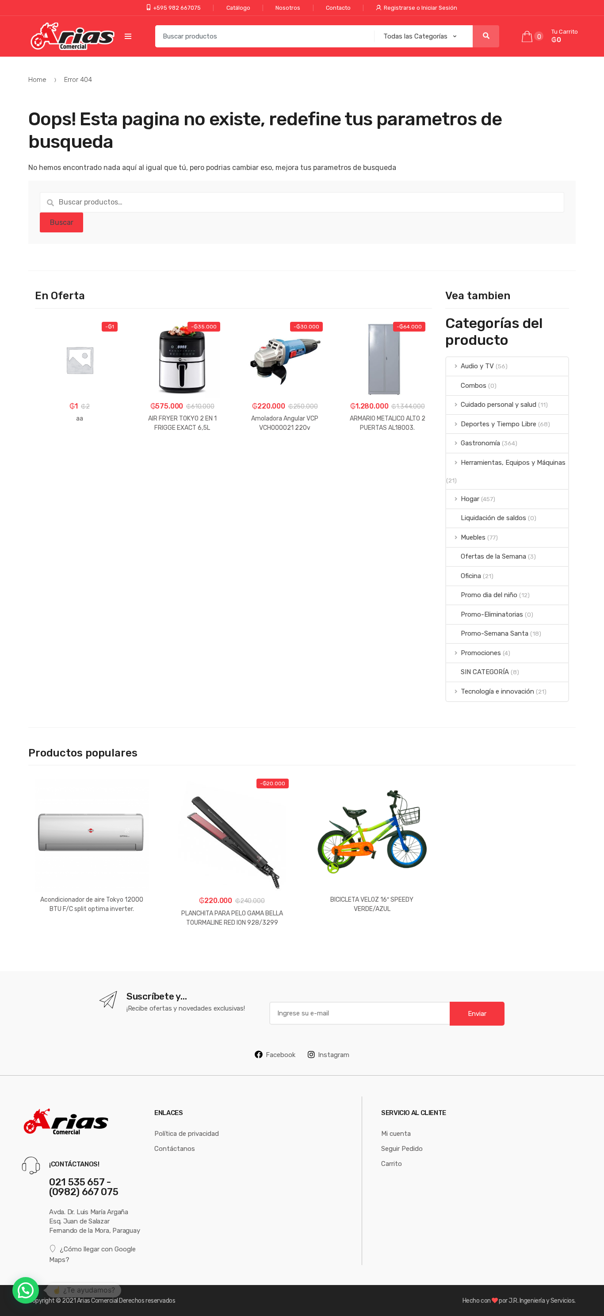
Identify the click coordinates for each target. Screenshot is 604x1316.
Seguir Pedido (402, 1148)
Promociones (481, 652)
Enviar (477, 1013)
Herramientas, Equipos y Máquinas (513, 462)
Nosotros (287, 8)
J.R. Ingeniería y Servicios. (542, 1300)
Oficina (471, 575)
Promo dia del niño (489, 594)
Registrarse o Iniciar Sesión (420, 8)
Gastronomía (480, 443)
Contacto (338, 8)
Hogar (470, 498)
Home (37, 79)
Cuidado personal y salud (498, 404)
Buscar (61, 222)
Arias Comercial (97, 1300)
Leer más (92, 937)
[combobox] (262, 36)
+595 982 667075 (177, 8)
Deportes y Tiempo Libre (498, 424)
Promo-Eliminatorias (492, 614)
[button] (25, 1290)
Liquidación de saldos (493, 517)
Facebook (280, 1054)
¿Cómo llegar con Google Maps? (92, 1254)
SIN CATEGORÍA (484, 671)
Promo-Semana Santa (494, 633)
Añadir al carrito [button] (79, 446)
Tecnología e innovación (497, 691)
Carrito (391, 1163)
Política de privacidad (186, 1133)
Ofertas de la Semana (493, 556)
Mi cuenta (396, 1133)
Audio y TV (477, 366)
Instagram (333, 1054)
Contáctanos (174, 1148)
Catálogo (238, 8)
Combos (473, 385)
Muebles (473, 537)
